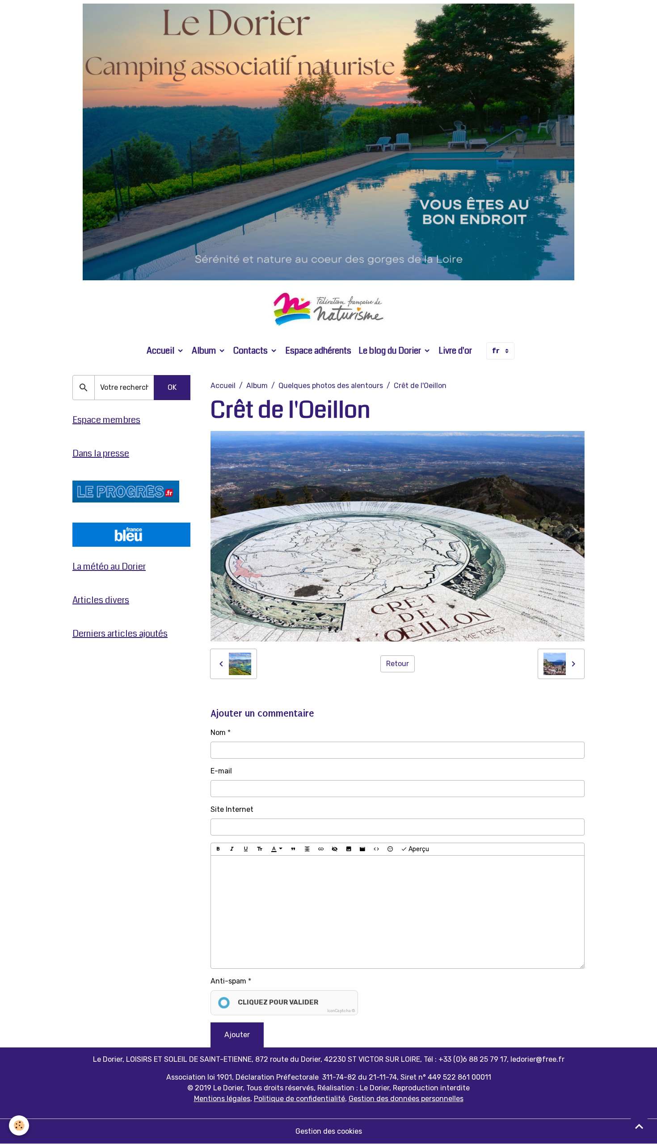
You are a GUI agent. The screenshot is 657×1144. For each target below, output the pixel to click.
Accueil (161, 351)
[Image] (348, 849)
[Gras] (218, 849)
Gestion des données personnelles (406, 1098)
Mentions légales (222, 1098)
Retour (397, 663)
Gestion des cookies (328, 1131)
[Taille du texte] (260, 849)
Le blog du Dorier (390, 351)
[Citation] (293, 849)
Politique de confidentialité (299, 1098)
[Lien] (321, 849)
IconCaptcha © (341, 1011)
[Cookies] (19, 1125)
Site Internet (232, 809)
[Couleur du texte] (276, 849)
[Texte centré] (307, 849)
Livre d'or (455, 351)
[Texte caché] (335, 849)
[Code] (376, 849)
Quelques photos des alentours (330, 385)
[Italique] (232, 849)
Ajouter (237, 1034)
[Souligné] (246, 849)
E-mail (221, 771)
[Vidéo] (362, 849)
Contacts (251, 351)
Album (205, 351)
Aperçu (418, 849)
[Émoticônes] (390, 849)
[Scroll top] (639, 1126)
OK (172, 387)
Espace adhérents (318, 351)
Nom (218, 732)
